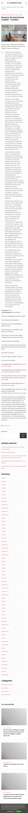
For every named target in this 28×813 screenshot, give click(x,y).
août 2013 (3, 654)
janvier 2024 (4, 581)
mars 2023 (3, 614)
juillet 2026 (3, 481)
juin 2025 (3, 524)
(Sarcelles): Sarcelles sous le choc (8, 452)
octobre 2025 (4, 511)
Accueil (3, 7)
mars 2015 (3, 648)
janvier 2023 (4, 621)
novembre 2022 (4, 624)
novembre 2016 (4, 644)
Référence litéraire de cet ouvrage (16, 393)
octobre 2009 (4, 664)
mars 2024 (3, 574)
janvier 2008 (4, 668)
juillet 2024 (3, 561)
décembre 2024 (4, 544)
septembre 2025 (5, 514)
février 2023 (4, 618)
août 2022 (3, 628)
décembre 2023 (4, 584)
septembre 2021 (4, 631)
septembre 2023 (5, 594)
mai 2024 (3, 568)
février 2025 (4, 538)
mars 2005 (3, 671)
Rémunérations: (4, 688)
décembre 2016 (4, 641)
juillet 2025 (3, 521)
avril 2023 (3, 611)
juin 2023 (3, 604)
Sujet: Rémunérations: (6, 694)
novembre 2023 (4, 588)
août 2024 (3, 558)
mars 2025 (3, 534)
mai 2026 (3, 488)
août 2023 (3, 598)
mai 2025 (3, 528)
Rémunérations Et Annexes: (7, 684)
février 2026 (4, 498)
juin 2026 (3, 484)
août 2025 (3, 518)
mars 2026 (3, 494)
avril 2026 (3, 491)
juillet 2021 (3, 634)
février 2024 (4, 578)
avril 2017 (3, 638)
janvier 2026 (4, 501)
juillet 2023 (3, 601)
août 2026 (3, 478)
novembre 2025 (4, 508)
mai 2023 (3, 608)
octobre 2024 (4, 551)
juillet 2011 (3, 658)
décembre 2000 (4, 674)
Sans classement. (6, 425)
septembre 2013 (4, 651)
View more (21, 809)
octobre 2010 (4, 661)
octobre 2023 (4, 591)
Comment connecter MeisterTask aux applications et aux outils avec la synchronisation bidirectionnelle (13, 796)
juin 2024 (3, 564)
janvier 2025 (4, 541)
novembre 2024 (4, 548)
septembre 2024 (5, 554)
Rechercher (4, 431)
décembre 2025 (4, 504)
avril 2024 (3, 571)
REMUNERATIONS (16, 3)
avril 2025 (3, 531)
